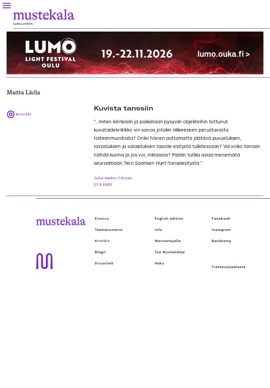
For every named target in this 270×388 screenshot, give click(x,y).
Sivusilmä (104, 263)
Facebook (221, 219)
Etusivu (102, 219)
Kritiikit (102, 241)
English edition (169, 219)
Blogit (100, 252)
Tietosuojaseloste (229, 267)
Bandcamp (221, 241)
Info (158, 230)
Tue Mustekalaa (170, 252)
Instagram (221, 230)
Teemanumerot (109, 230)
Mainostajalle (168, 241)
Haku (159, 263)
